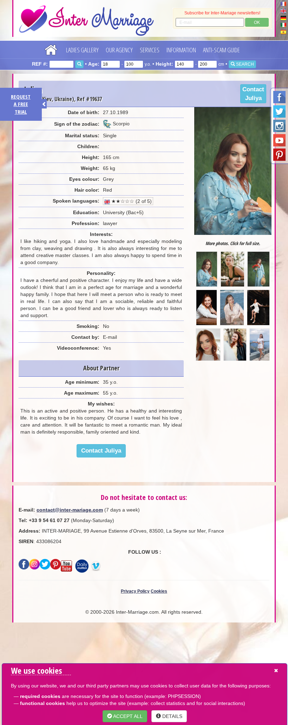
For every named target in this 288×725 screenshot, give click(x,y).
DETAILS (171, 716)
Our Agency (119, 50)
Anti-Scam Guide (221, 50)
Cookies (159, 591)
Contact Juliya (253, 93)
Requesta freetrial (21, 104)
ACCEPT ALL (127, 716)
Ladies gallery (82, 50)
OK (257, 22)
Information (181, 50)
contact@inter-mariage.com (70, 510)
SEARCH (244, 64)
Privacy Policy (135, 591)
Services (149, 50)
